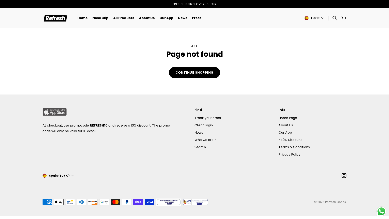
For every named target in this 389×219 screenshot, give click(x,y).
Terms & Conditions (294, 147)
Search (200, 147)
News (198, 132)
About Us (286, 125)
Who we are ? (205, 139)
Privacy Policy (289, 154)
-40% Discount (290, 139)
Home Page (288, 118)
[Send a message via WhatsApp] (381, 211)
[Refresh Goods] (55, 18)
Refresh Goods (335, 202)
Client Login (203, 125)
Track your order (207, 118)
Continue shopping (194, 72)
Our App (285, 132)
